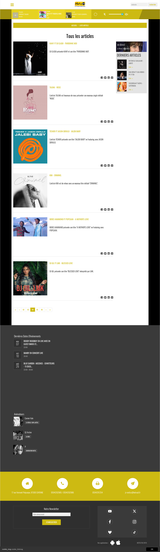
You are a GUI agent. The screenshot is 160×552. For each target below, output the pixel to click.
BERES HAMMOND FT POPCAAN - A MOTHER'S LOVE (69, 219)
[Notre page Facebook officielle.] (110, 522)
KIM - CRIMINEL (55, 175)
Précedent (21, 12)
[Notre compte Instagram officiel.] (134, 522)
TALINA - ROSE (55, 87)
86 (42, 309)
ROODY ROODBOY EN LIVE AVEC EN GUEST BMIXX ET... (37, 342)
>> (50, 309)
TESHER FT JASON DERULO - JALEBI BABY (65, 131)
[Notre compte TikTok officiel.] (134, 532)
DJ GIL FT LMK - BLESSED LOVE (61, 263)
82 (23, 309)
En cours (48, 11)
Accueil (74, 25)
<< (15, 309)
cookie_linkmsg (17, 549)
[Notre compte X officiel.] (134, 511)
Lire (130, 67)
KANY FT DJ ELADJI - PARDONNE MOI (63, 43)
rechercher (152, 4)
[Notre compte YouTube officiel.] (110, 511)
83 (28, 309)
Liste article (84, 25)
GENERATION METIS (31, 451)
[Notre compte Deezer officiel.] (110, 532)
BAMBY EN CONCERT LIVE (33, 352)
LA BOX (28, 437)
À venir (73, 12)
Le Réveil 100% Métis (32, 423)
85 (37, 309)
